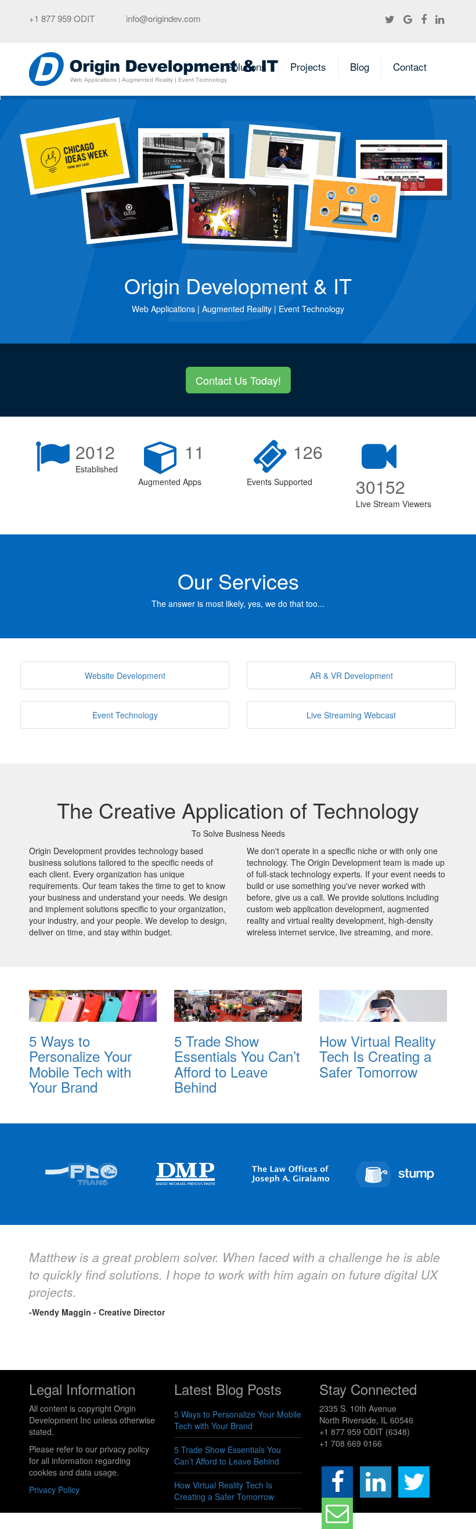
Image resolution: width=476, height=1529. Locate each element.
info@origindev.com (163, 18)
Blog (359, 66)
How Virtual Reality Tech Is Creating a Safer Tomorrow (377, 1056)
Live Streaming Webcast (351, 715)
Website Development (125, 675)
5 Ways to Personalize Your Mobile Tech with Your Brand (80, 1064)
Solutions (246, 66)
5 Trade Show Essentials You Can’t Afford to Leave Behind (237, 1064)
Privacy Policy (54, 1489)
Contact (410, 66)
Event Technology (125, 715)
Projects (308, 66)
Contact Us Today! (238, 380)
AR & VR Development (351, 675)
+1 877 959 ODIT (62, 18)
